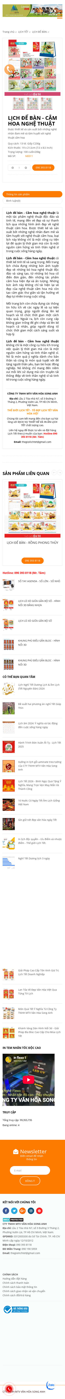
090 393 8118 (43, 167)
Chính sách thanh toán (16, 1282)
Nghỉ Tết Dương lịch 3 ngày (34, 858)
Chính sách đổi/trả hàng (17, 1295)
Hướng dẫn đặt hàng (15, 1278)
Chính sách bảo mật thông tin (20, 1287)
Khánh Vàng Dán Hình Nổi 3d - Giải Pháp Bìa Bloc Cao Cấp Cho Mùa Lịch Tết (39, 1032)
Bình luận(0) (13, 200)
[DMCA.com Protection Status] (13, 1219)
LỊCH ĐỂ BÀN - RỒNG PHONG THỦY (32, 543)
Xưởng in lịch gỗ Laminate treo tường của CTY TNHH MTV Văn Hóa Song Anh (39, 765)
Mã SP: (12, 156)
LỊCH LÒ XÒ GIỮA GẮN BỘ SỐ (35, 620)
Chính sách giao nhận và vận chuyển (24, 1291)
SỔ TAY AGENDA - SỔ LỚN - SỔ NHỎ (39, 581)
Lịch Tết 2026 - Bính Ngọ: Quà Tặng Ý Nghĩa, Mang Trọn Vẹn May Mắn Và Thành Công (39, 785)
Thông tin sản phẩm (18, 194)
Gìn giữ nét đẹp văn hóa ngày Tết (37, 819)
